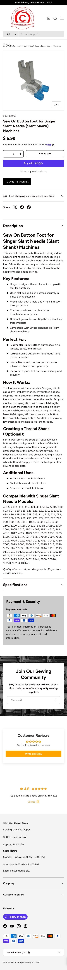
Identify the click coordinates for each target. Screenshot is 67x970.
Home (5, 44)
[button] (55, 18)
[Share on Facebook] (22, 207)
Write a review (33, 753)
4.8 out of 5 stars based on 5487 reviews (33, 795)
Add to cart (45, 153)
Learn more (46, 2)
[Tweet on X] (15, 207)
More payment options (33, 171)
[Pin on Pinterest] (28, 207)
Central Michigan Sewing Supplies (24, 962)
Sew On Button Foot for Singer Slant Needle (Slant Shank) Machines (32, 46)
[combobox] (33, 34)
